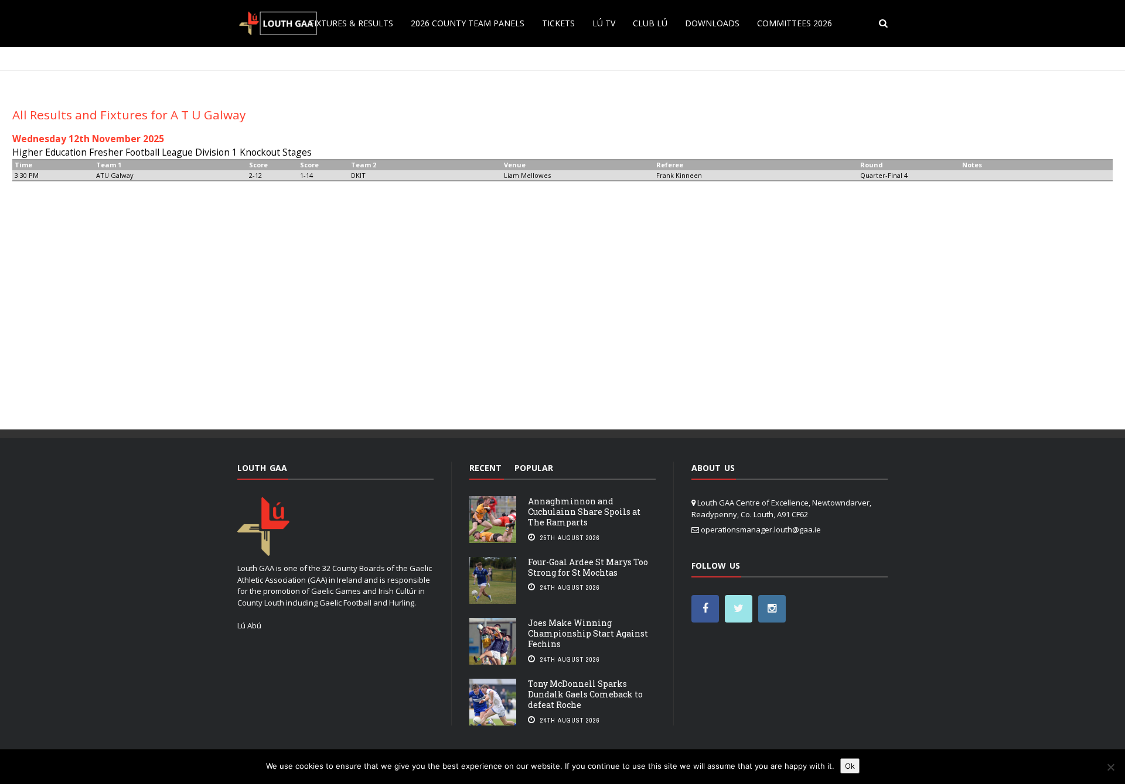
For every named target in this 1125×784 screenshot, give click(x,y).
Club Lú (650, 23)
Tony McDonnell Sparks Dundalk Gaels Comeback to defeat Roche (585, 694)
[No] (1110, 767)
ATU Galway (115, 175)
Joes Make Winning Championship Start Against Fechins (588, 633)
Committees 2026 (794, 23)
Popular (533, 467)
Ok (850, 766)
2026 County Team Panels (467, 23)
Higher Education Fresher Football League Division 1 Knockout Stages (162, 152)
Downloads (712, 23)
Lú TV (603, 23)
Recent (485, 467)
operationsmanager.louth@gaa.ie (761, 529)
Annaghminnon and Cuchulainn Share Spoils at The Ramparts (584, 512)
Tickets (558, 23)
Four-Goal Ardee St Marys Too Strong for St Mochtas (588, 567)
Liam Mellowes (527, 175)
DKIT (358, 175)
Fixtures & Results (351, 23)
